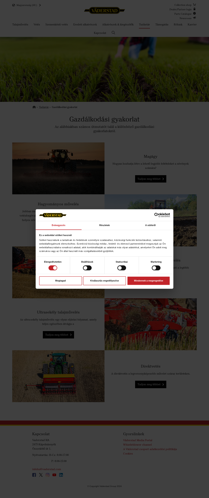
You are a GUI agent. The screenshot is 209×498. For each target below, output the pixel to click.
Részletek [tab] (104, 225)
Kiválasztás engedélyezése (104, 280)
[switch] (87, 270)
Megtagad (60, 280)
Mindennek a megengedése (148, 280)
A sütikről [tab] (150, 225)
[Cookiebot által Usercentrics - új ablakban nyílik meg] (156, 215)
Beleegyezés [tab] (58, 225)
